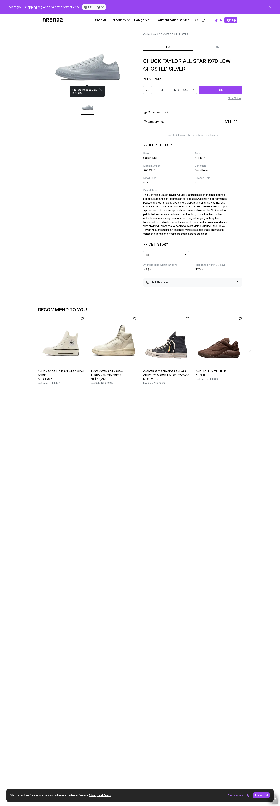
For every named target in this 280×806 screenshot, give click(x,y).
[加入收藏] (147, 90)
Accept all (261, 795)
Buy (168, 46)
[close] (270, 7)
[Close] (101, 90)
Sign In (217, 20)
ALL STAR (182, 34)
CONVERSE (166, 34)
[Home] (53, 20)
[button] (203, 20)
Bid (217, 46)
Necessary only (238, 795)
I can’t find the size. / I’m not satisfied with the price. (192, 135)
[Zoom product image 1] (87, 61)
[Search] (196, 20)
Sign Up (231, 20)
